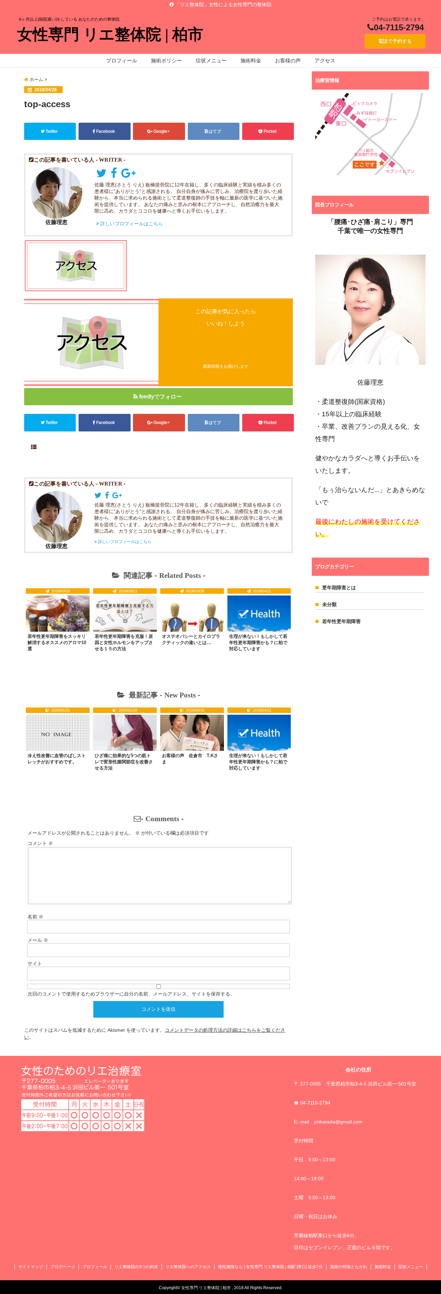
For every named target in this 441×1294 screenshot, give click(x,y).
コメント (40, 843)
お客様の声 (288, 60)
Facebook (105, 131)
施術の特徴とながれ (348, 1266)
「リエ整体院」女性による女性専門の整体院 (222, 4)
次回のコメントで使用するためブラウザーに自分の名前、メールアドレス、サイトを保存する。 (131, 994)
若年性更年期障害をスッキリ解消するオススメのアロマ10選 (57, 642)
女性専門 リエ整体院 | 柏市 (110, 34)
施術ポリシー (166, 60)
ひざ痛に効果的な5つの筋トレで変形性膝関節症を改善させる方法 (124, 762)
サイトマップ (30, 1266)
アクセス (325, 60)
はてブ (214, 131)
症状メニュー (211, 60)
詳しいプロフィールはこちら (131, 223)
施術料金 (250, 60)
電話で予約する (395, 41)
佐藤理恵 (56, 222)
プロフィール (121, 60)
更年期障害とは (339, 587)
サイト (35, 963)
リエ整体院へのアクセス (188, 1266)
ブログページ (62, 1266)
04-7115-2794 (399, 27)
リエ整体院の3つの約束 (136, 1266)
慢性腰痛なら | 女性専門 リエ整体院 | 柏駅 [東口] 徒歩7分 (270, 1266)
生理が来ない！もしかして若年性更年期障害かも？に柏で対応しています (258, 642)
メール (38, 940)
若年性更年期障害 (341, 621)
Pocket (270, 131)
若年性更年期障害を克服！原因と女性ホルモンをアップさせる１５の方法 (124, 642)
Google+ (161, 131)
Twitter (51, 131)
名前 (35, 916)
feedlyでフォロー (160, 396)
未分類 (329, 604)
